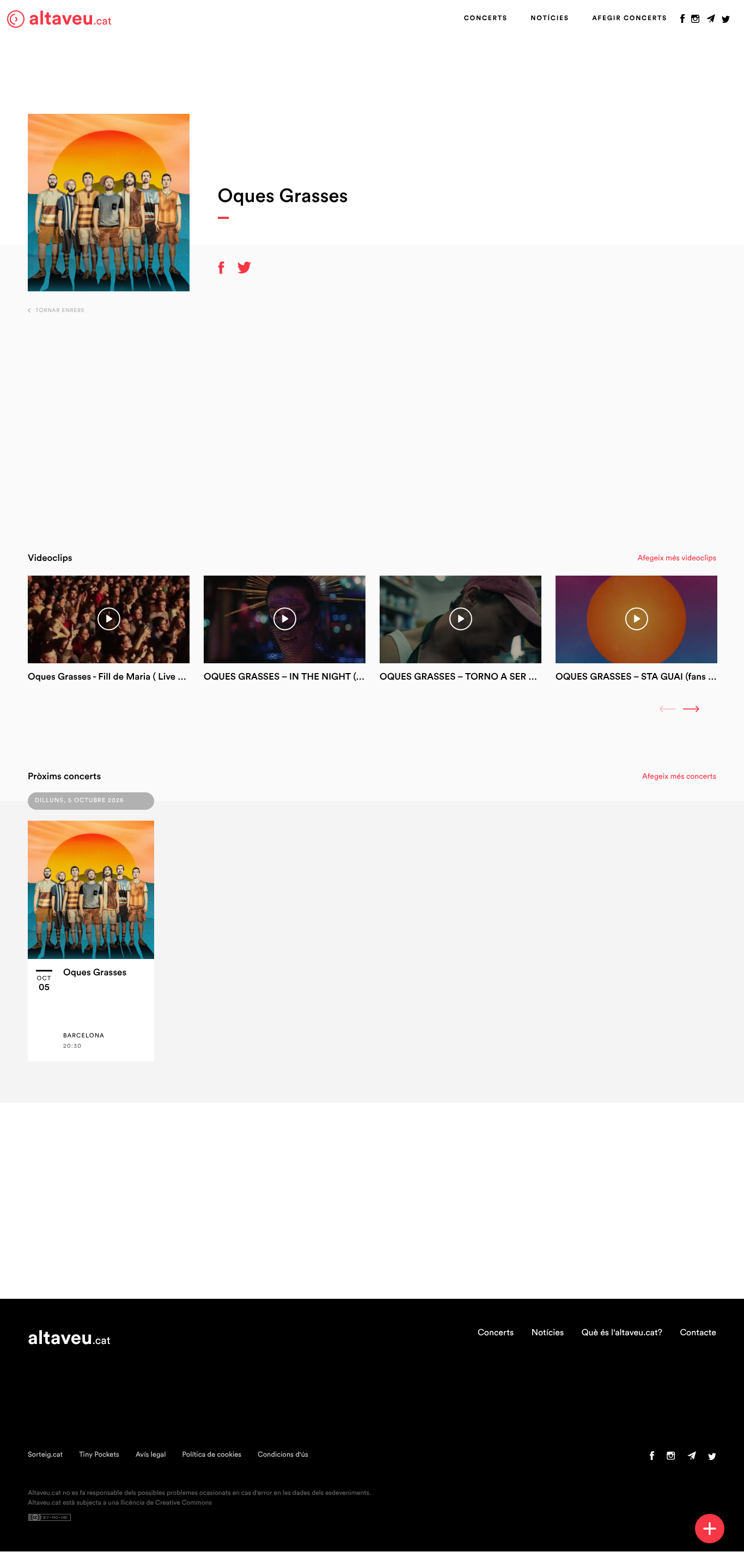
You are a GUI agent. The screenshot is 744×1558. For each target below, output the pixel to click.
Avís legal (151, 1454)
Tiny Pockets (99, 1454)
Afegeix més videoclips (677, 558)
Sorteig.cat (45, 1454)
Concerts (486, 18)
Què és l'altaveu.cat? (622, 1333)
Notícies (549, 18)
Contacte (698, 1333)
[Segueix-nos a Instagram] (695, 21)
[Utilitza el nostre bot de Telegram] (710, 21)
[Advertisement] (372, 427)
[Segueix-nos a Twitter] (726, 21)
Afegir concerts (629, 18)
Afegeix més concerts (679, 776)
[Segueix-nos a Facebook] (682, 21)
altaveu (70, 18)
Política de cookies (211, 1454)
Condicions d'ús (283, 1454)
